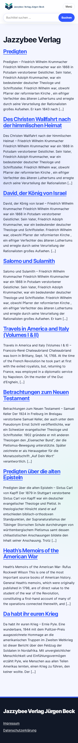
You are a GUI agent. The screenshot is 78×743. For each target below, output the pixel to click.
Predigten (15, 51)
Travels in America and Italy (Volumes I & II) (36, 331)
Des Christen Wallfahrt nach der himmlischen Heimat (37, 122)
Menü (69, 6)
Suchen (66, 17)
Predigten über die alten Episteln (31, 474)
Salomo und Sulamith (29, 261)
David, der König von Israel (34, 193)
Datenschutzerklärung (19, 730)
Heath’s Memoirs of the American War (31, 553)
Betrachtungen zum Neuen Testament (36, 395)
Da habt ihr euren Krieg (30, 614)
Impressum (11, 723)
